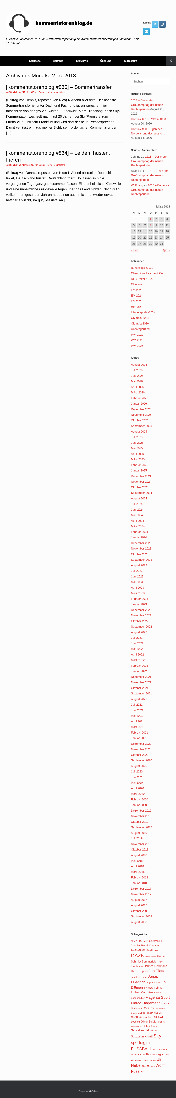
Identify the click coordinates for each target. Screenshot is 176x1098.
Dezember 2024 (141, 476)
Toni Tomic (150, 1060)
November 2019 (141, 816)
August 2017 (139, 899)
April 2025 (137, 454)
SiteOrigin (93, 1091)
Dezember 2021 (141, 676)
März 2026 (138, 392)
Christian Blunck (139, 945)
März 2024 (138, 526)
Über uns (105, 60)
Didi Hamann (150, 957)
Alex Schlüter (137, 941)
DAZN (138, 955)
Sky (157, 1035)
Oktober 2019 (139, 821)
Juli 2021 (136, 704)
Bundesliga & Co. (142, 267)
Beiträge (58, 60)
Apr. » (166, 250)
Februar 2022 (139, 665)
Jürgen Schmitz (153, 982)
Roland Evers (150, 1026)
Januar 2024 (139, 537)
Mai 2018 (137, 860)
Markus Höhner (145, 1013)
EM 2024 (136, 295)
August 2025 (139, 431)
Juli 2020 (136, 771)
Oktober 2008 (139, 911)
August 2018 (139, 855)
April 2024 (137, 520)
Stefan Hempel (138, 1054)
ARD (146, 941)
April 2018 (137, 866)
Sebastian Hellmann (144, 1030)
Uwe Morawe (148, 1066)
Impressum (130, 60)
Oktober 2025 (139, 420)
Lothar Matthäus (142, 992)
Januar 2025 (139, 470)
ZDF (143, 1072)
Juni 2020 (137, 777)
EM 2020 (136, 290)
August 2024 (139, 498)
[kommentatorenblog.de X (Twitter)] (155, 24)
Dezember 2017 (141, 888)
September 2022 (141, 626)
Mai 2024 (137, 515)
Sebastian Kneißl (142, 1036)
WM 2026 (137, 345)
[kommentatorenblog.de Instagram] (162, 24)
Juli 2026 (136, 370)
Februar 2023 (139, 598)
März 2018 (138, 871)
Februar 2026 (139, 398)
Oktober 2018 (139, 849)
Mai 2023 (137, 582)
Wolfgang (137, 185)
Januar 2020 (139, 805)
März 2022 (138, 660)
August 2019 (139, 833)
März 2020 (138, 793)
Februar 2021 (139, 732)
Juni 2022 (137, 643)
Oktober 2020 (139, 755)
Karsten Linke (154, 987)
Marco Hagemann (146, 1003)
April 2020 (137, 788)
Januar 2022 (139, 671)
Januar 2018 (139, 883)
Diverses (136, 284)
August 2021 (139, 699)
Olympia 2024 (140, 318)
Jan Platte (157, 971)
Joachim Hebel (139, 977)
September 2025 (141, 426)
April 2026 (137, 387)
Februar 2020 (139, 799)
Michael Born (146, 1017)
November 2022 (141, 615)
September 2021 (141, 693)
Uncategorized (140, 329)
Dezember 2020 (141, 743)
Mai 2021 (137, 715)
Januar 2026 (139, 403)
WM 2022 (137, 334)
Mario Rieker (151, 1008)
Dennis (42, 92)
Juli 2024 (136, 504)
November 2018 (141, 844)
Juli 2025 (136, 437)
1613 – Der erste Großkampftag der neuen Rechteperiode (147, 105)
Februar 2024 (139, 532)
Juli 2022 (136, 637)
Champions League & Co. (147, 273)
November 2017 (141, 894)
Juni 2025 (137, 442)
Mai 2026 (137, 381)
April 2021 (137, 721)
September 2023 (141, 559)
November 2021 (141, 682)
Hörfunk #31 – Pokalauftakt (148, 119)
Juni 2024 (137, 509)
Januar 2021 (139, 738)
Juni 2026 (137, 375)
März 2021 (138, 727)
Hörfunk (136, 306)
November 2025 (141, 414)
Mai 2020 (137, 782)
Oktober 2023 (139, 554)
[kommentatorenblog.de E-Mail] (146, 31)
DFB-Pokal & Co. (142, 279)
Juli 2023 (136, 570)
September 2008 (141, 916)
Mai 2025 (137, 448)
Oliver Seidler (149, 1021)
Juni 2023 (137, 576)
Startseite (35, 60)
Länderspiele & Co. (143, 312)
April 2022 (137, 654)
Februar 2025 (139, 465)
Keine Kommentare (56, 92)
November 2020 (141, 749)
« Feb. (135, 250)
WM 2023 (137, 340)
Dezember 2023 (141, 543)
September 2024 (141, 492)
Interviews (81, 60)
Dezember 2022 (141, 610)
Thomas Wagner (155, 1054)
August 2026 (139, 364)
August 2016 (139, 905)
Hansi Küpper (139, 971)
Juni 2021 (137, 710)
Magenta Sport (157, 997)
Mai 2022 (137, 649)
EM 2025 (136, 301)
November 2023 (141, 548)
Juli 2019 (136, 838)
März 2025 (138, 459)
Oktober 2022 (139, 621)
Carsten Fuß (156, 940)
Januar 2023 (139, 604)
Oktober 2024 (139, 487)
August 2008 (139, 922)
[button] (171, 61)
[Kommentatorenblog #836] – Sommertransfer (59, 87)
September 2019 (141, 827)
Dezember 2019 (141, 810)
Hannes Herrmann (155, 966)
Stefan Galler (160, 1049)
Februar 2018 (139, 877)
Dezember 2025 (141, 409)
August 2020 (139, 766)
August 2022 (139, 632)
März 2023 (138, 593)
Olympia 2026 (140, 323)
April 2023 (137, 587)
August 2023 (139, 565)
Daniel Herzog (152, 950)
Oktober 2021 (139, 688)
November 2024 (141, 481)
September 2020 (141, 760)
